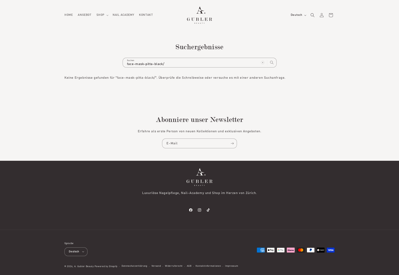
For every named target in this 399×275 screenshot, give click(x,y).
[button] (102, 15)
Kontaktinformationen (208, 266)
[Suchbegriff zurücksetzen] (262, 62)
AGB (189, 266)
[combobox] (199, 62)
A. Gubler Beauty (84, 266)
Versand (156, 266)
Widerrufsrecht (174, 266)
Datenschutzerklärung (134, 266)
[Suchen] (271, 62)
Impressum (231, 266)
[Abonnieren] (232, 143)
